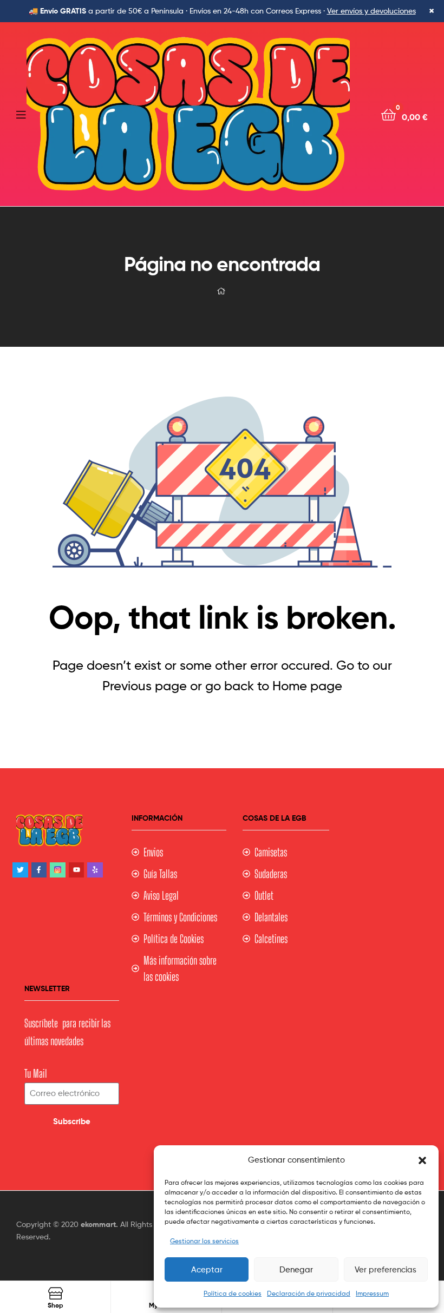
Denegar (296, 1270)
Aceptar (207, 1270)
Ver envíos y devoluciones (371, 10)
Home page (307, 686)
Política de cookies (233, 1293)
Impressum (372, 1293)
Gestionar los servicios (204, 1241)
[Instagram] (58, 870)
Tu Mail (35, 1073)
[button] (422, 1160)
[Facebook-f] (39, 870)
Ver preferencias (385, 1270)
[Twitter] (20, 870)
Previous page (144, 686)
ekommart (98, 1224)
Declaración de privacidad (308, 1293)
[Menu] (21, 113)
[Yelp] (95, 870)
